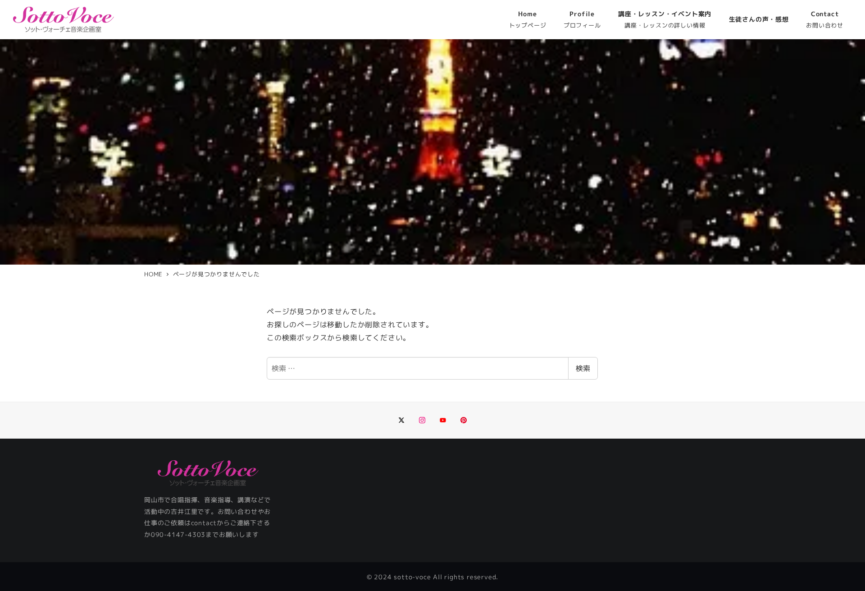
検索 (583, 368)
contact (204, 522)
